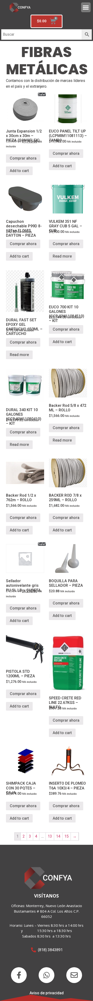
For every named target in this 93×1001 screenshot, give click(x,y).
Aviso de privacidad (47, 993)
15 (66, 836)
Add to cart (19, 170)
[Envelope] (74, 975)
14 (58, 836)
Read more (62, 256)
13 (50, 836)
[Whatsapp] (46, 975)
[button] (86, 7)
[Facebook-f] (19, 975)
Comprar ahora (23, 158)
